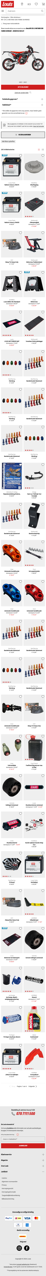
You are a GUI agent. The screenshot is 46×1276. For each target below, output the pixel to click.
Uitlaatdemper (34, 920)
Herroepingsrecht (7, 1188)
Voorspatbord (34, 1074)
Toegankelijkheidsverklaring (11, 1195)
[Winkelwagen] (43, 4)
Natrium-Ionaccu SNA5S (11, 222)
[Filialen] (22, 4)
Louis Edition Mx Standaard (12, 302)
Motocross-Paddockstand (34, 262)
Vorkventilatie (12, 765)
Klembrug (12, 381)
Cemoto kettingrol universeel (34, 958)
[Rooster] (39, 149)
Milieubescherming (8, 1199)
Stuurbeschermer (12, 843)
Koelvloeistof (34, 1037)
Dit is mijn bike (23, 87)
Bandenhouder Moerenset (34, 381)
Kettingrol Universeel (12, 805)
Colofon (4, 1178)
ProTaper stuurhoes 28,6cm (12, 1037)
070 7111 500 (25, 1114)
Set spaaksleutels (34, 571)
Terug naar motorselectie (11, 23)
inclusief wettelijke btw (22, 1264)
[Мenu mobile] (2, 11)
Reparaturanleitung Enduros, (11, 494)
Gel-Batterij (34, 882)
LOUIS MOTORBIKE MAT (11, 341)
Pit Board (12, 882)
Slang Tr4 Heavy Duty (11, 262)
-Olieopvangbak (34, 222)
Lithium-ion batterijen (11, 1074)
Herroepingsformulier (9, 1192)
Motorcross (34, 302)
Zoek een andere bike (21, 93)
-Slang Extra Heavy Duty (12, 920)
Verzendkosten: (8, 1267)
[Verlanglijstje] (36, 4)
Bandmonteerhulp (34, 533)
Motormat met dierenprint (11, 958)
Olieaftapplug (34, 185)
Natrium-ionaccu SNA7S (11, 185)
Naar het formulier (38, 126)
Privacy (4, 1185)
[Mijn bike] (29, 4)
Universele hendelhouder (11, 571)
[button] (42, 11)
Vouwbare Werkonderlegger (34, 341)
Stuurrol (34, 997)
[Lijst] (43, 149)
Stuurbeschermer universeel (34, 805)
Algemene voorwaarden (9, 1181)
